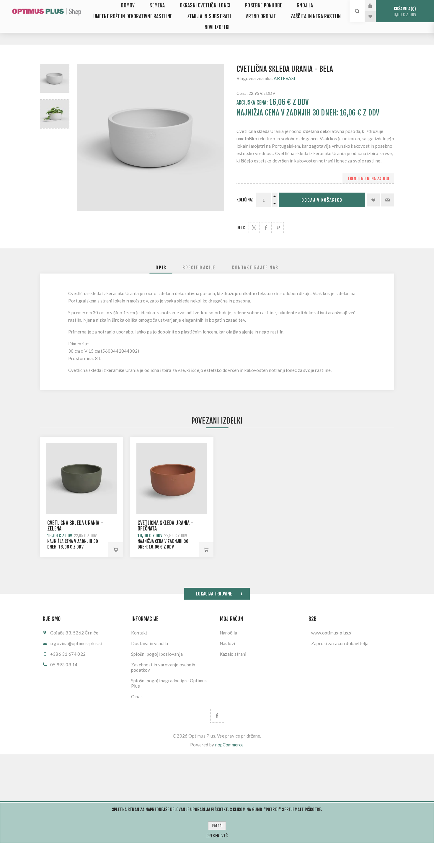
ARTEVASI (284, 78)
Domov (128, 5)
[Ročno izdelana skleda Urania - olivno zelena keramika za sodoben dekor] (81, 478)
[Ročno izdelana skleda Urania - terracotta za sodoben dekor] (171, 478)
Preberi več (217, 836)
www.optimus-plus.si (332, 632)
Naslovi (227, 643)
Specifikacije (199, 268)
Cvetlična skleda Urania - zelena (75, 526)
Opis (161, 268)
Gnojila (305, 5)
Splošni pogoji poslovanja (157, 654)
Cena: (242, 93)
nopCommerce (229, 744)
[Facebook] (217, 716)
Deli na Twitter (254, 227)
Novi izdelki (217, 27)
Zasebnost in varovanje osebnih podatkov (163, 667)
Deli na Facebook (266, 227)
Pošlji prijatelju (387, 199)
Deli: (240, 227)
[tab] (161, 268)
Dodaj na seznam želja (373, 199)
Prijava (374, 5)
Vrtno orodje (260, 16)
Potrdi (217, 825)
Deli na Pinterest (278, 227)
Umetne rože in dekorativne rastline (132, 16)
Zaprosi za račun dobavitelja (340, 643)
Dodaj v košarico (321, 200)
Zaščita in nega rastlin (316, 16)
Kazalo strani (233, 654)
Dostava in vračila (149, 643)
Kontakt (139, 632)
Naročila (228, 632)
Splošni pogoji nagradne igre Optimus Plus (169, 683)
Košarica (405, 11)
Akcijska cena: (252, 103)
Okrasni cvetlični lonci (205, 5)
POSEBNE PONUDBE (263, 5)
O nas (137, 696)
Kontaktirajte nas (255, 268)
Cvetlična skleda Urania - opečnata (165, 526)
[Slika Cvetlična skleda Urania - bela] (54, 78)
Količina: (244, 200)
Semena (157, 5)
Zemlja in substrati (209, 16)
